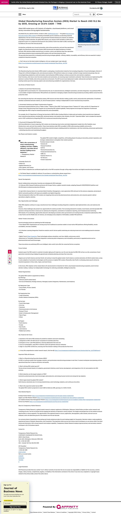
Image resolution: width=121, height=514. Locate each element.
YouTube (20, 460)
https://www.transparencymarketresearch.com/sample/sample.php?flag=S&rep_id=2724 (42, 63)
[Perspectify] (9, 255)
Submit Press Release (49, 512)
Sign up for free (15, 507)
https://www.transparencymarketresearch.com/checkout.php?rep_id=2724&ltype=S (77, 350)
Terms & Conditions (61, 512)
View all (117, 2)
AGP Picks (4, 2)
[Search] (90, 14)
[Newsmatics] (9, 262)
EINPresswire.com (53, 33)
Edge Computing (32, 236)
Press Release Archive (36, 512)
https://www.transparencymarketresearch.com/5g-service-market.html (49, 401)
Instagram (21, 458)
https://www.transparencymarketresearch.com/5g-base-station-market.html (53, 395)
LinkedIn (20, 456)
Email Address (8, 500)
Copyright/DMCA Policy (74, 512)
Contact (93, 512)
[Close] (27, 483)
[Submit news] (9, 251)
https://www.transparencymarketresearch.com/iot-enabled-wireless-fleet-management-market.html (72, 399)
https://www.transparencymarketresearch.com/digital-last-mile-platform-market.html (60, 397)
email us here (22, 452)
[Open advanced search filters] (93, 14)
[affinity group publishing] (9, 259)
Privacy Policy (86, 512)
